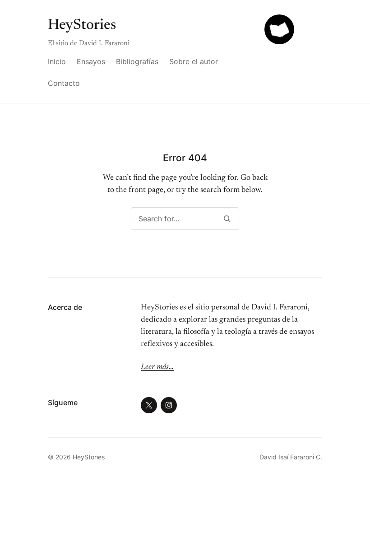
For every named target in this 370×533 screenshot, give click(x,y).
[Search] (227, 218)
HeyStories (82, 25)
